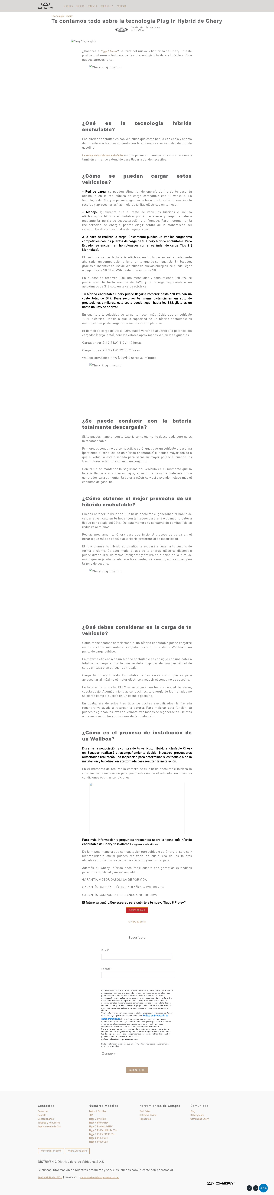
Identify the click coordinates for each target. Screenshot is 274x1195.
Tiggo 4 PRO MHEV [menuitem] (98, 1122)
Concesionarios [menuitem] (46, 1118)
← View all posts (137, 921)
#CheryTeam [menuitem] (197, 1114)
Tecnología (57, 15)
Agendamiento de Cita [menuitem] (49, 1126)
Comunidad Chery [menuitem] (199, 1118)
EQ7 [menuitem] (91, 1114)
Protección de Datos (51, 1151)
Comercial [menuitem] (43, 1111)
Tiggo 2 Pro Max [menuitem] (97, 1118)
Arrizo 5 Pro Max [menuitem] (97, 1111)
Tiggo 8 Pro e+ (109, 51)
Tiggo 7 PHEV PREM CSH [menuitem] (102, 1134)
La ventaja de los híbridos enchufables (102, 155)
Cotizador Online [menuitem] (148, 1114)
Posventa (121, 6)
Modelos (68, 6)
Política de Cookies (77, 1151)
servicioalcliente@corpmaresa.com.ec (99, 1177)
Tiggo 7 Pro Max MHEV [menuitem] (100, 1126)
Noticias (80, 6)
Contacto (93, 6)
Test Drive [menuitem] (145, 1111)
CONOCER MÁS (137, 910)
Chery (69, 15)
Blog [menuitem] (192, 1111)
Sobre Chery (107, 6)
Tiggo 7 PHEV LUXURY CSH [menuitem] (103, 1130)
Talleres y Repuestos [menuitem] (49, 1122)
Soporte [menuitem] (42, 1114)
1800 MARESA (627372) (50, 1177)
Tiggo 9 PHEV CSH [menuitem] (98, 1141)
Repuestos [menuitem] (145, 1118)
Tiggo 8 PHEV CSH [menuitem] (98, 1137)
